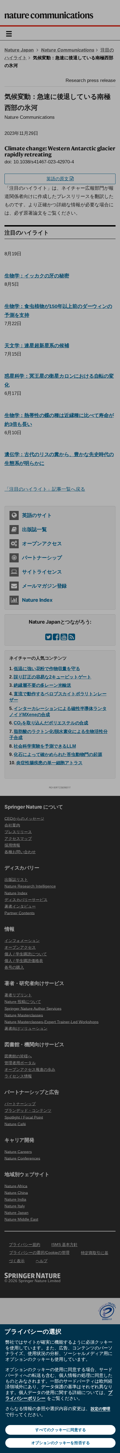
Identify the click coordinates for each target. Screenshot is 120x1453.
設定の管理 (100, 1408)
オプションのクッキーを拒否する (60, 1443)
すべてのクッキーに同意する (60, 1430)
